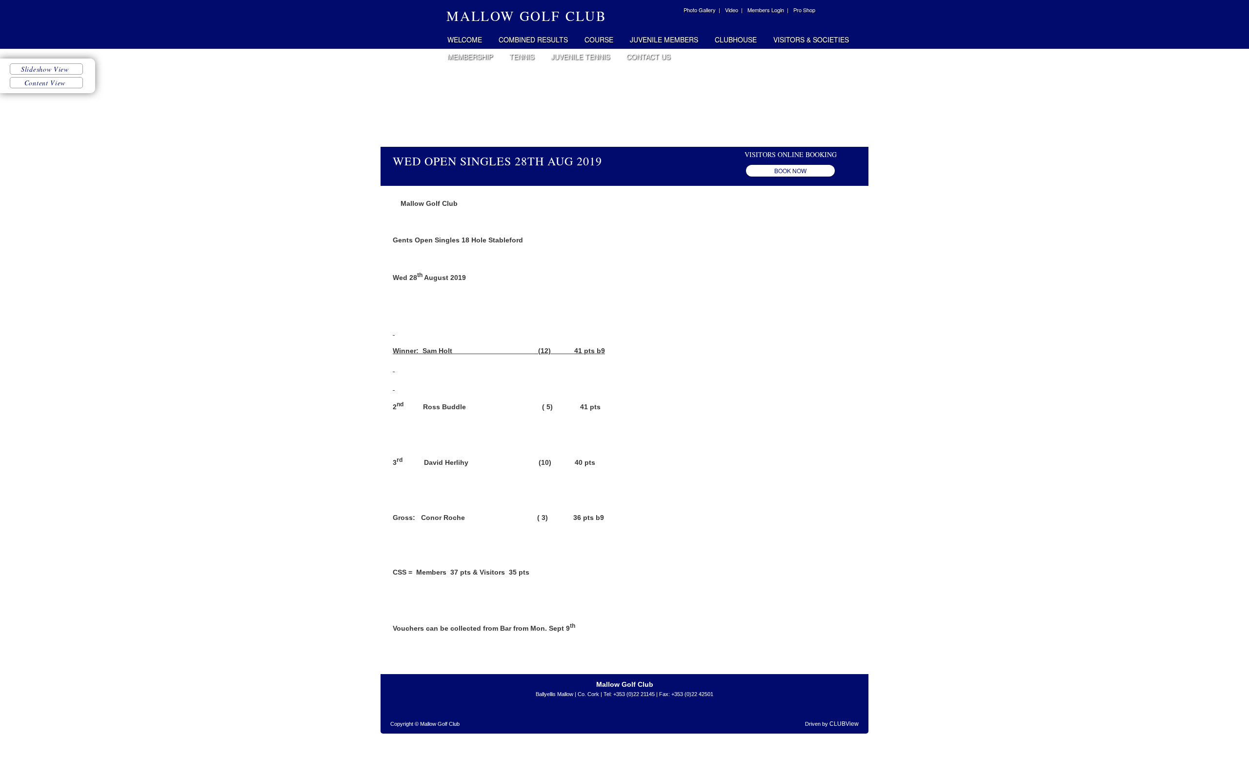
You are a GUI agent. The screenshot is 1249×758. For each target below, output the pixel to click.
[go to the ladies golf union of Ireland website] (602, 716)
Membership (470, 56)
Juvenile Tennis (580, 56)
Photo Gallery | (702, 10)
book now (790, 170)
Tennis (521, 56)
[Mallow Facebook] (672, 11)
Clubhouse (736, 39)
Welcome (464, 39)
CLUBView (844, 723)
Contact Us (648, 56)
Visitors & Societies (811, 39)
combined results (533, 39)
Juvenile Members (664, 39)
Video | (734, 10)
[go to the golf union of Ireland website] (580, 716)
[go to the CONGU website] (666, 716)
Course (598, 39)
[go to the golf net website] (634, 716)
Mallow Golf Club (410, 24)
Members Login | (767, 10)
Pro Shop (804, 10)
